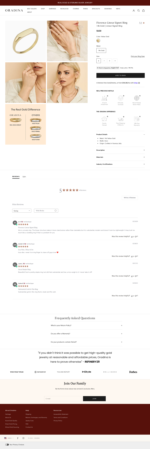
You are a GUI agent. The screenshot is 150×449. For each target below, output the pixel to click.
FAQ (27, 424)
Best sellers (32, 9)
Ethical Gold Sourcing (12, 427)
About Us (8, 417)
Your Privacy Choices (17, 445)
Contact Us (29, 427)
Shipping (28, 414)
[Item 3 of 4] (25, 82)
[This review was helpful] (132, 236)
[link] (142, 23)
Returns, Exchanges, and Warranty (36, 417)
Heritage (8, 414)
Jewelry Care (29, 420)
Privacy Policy (58, 420)
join (94, 399)
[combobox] (21, 211)
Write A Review (130, 198)
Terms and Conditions (61, 417)
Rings (85, 9)
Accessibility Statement (61, 414)
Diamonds (108, 9)
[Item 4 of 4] (67, 82)
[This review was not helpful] (135, 236)
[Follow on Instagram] (23, 438)
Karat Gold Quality (11, 420)
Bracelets (96, 9)
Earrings (52, 9)
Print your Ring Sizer (138, 56)
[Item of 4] (25, 124)
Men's (118, 9)
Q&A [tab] (24, 177)
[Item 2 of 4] (67, 41)
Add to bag (120, 75)
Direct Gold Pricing (11, 424)
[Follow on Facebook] (18, 438)
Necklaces (64, 9)
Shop (43, 9)
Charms (76, 9)
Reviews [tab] (15, 177)
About (29, 12)
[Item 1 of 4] (25, 41)
